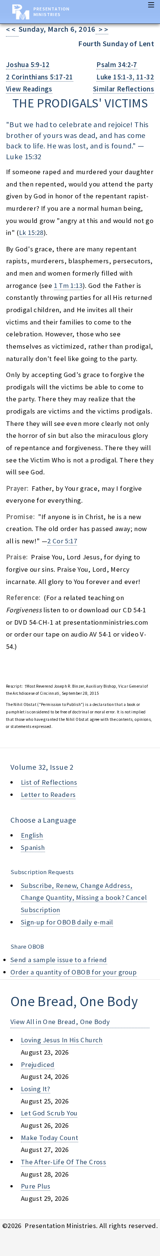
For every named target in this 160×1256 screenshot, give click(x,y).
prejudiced (38, 1064)
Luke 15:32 (24, 156)
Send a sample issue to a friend (58, 959)
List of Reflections (49, 782)
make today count (49, 1137)
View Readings (29, 89)
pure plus (35, 1186)
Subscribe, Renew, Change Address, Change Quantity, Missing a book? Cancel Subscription (84, 897)
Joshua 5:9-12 (28, 64)
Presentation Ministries (51, 11)
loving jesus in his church (62, 1040)
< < (12, 29)
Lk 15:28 (31, 232)
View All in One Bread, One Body (60, 1021)
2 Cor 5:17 (62, 541)
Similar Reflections (123, 89)
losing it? (35, 1088)
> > (102, 29)
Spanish (33, 847)
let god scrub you (49, 1113)
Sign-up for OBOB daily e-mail (67, 922)
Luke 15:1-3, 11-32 (125, 77)
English (32, 835)
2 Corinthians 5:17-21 (39, 77)
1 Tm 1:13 (68, 285)
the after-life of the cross (63, 1162)
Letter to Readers (48, 794)
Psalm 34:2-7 (116, 64)
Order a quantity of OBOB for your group (73, 972)
